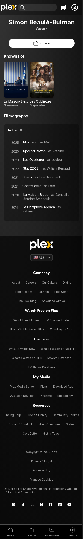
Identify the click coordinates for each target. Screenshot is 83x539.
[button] (74, 7)
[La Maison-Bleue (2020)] (16, 84)
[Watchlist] (63, 7)
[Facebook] (50, 504)
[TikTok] (23, 504)
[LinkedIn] (60, 504)
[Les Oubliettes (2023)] (42, 84)
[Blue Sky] (41, 504)
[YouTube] (69, 504)
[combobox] (41, 7)
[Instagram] (13, 504)
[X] (32, 504)
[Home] (9, 7)
